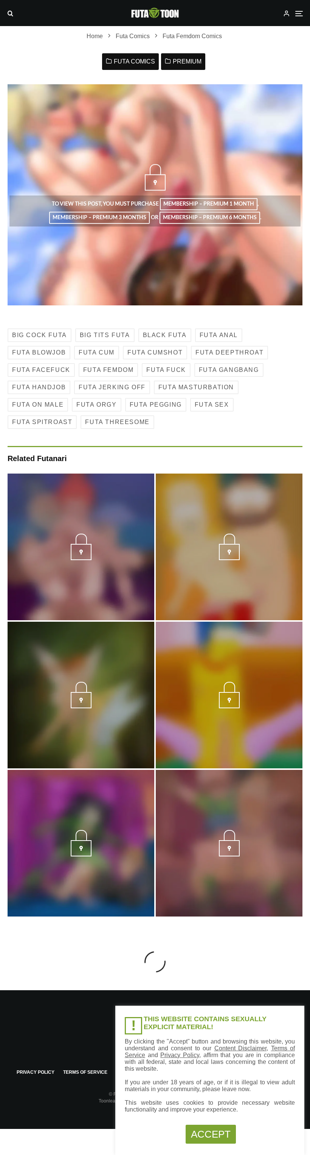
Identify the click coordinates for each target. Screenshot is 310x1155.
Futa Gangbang (229, 370)
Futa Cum (97, 352)
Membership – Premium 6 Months (210, 217)
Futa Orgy (96, 404)
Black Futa (165, 335)
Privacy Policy (35, 1072)
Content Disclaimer (240, 1048)
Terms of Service (85, 1072)
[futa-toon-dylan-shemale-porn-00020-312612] (229, 706)
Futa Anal (219, 335)
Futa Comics (134, 61)
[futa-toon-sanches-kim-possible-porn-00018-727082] (81, 854)
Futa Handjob (39, 387)
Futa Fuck (166, 370)
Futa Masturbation (196, 387)
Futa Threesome (117, 422)
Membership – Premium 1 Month (208, 204)
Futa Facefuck (41, 370)
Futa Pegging (156, 404)
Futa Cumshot (155, 352)
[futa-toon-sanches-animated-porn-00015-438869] (229, 854)
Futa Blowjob (39, 352)
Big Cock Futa (39, 335)
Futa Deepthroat (229, 352)
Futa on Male (38, 404)
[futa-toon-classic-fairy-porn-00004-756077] (81, 706)
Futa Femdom (108, 370)
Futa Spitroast (42, 422)
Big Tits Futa (105, 335)
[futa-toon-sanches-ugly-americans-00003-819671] (81, 558)
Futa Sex (212, 404)
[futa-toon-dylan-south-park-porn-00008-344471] (229, 558)
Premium (187, 61)
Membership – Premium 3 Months (99, 217)
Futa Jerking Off (112, 387)
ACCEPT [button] (211, 1134)
